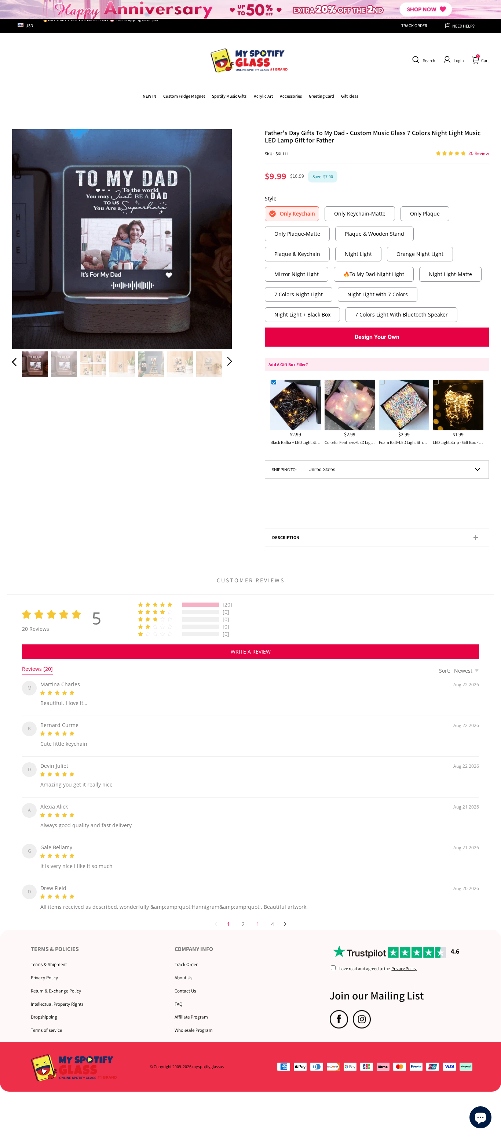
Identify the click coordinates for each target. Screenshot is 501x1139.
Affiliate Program (191, 1008)
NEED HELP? (463, 26)
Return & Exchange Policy (56, 982)
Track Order (186, 955)
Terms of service (46, 1021)
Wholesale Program (194, 1021)
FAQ (179, 995)
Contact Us (185, 982)
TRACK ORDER (414, 25)
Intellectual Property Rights (57, 995)
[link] (184, 96)
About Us (183, 969)
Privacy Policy (44, 969)
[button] (422, 60)
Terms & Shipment (49, 955)
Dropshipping (44, 1008)
